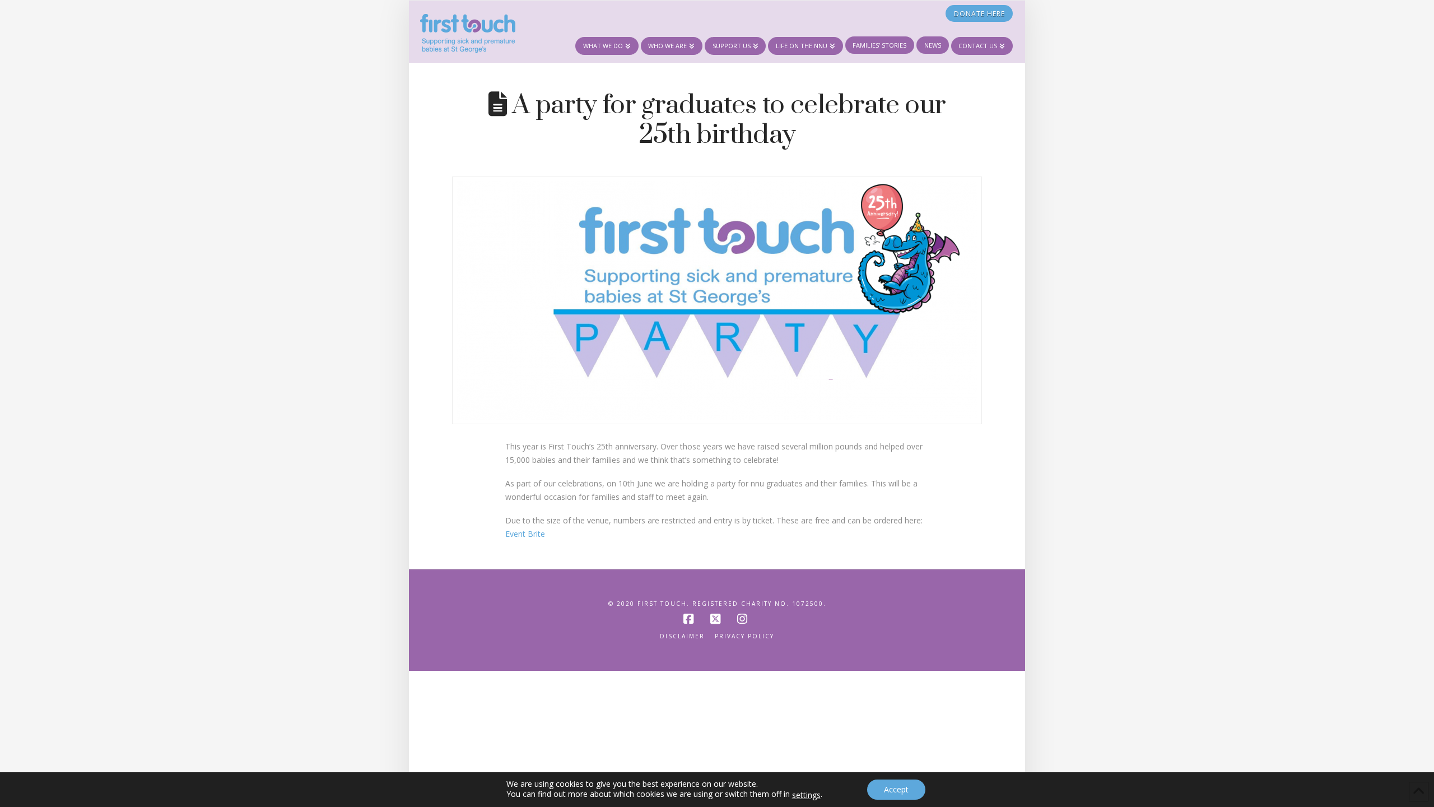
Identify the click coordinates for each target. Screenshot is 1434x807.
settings (806, 795)
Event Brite (525, 533)
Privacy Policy (744, 636)
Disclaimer (682, 636)
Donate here (979, 13)
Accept (896, 789)
